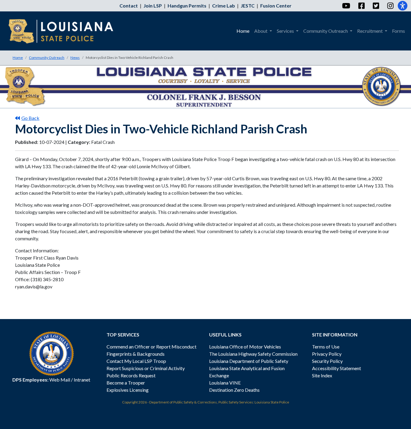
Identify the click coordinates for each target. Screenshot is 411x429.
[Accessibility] (402, 6)
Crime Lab (223, 5)
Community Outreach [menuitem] (326, 31)
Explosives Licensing (128, 390)
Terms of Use (325, 346)
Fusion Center (276, 5)
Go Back (30, 118)
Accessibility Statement (336, 368)
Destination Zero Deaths (234, 390)
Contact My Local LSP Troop (136, 361)
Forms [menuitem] (398, 31)
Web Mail (59, 379)
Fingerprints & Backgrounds (136, 354)
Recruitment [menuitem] (370, 31)
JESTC (248, 5)
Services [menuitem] (286, 31)
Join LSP (153, 5)
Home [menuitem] (242, 31)
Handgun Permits (187, 5)
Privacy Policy (326, 354)
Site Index (322, 375)
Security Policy (327, 361)
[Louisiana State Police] (65, 30)
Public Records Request (131, 375)
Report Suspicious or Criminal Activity (146, 368)
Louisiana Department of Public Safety (248, 361)
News (75, 57)
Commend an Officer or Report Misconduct (151, 346)
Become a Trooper (126, 382)
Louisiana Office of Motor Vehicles (245, 346)
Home (18, 57)
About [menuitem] (261, 31)
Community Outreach (46, 57)
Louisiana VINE (225, 382)
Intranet (82, 379)
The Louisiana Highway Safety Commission (253, 354)
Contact (128, 5)
